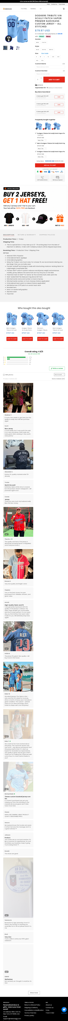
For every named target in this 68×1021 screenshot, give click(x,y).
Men (37, 42)
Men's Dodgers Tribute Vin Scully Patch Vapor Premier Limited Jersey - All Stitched (58, 329)
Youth (44, 42)
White (51, 49)
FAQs (48, 4)
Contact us (54, 4)
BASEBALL (33, 9)
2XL (53, 56)
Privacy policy (29, 1015)
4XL (37, 60)
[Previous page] (4, 28)
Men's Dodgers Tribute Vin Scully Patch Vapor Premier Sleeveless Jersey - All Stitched (11, 329)
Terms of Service (30, 1013)
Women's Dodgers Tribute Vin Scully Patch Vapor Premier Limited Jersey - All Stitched (42, 329)
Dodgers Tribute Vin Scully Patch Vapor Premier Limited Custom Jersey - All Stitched (27, 329)
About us (49, 1005)
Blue (37, 49)
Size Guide (44, 53)
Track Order (62, 4)
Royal (44, 49)
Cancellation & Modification (34, 1010)
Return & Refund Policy (32, 1005)
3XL (58, 56)
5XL (42, 60)
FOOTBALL (24, 9)
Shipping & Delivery (31, 1008)
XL (48, 56)
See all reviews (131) (34, 354)
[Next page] (31, 28)
